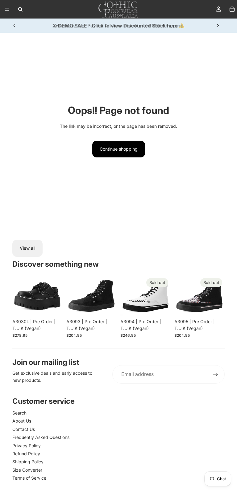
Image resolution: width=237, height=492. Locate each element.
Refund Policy (26, 453)
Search (19, 412)
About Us (21, 420)
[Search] (20, 9)
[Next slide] (218, 25)
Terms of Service (29, 478)
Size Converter (27, 470)
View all (27, 248)
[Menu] (7, 9)
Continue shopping (119, 149)
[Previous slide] (14, 25)
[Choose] (53, 306)
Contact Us (23, 429)
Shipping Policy (28, 461)
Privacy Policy (26, 445)
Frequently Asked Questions (40, 437)
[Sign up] (215, 374)
